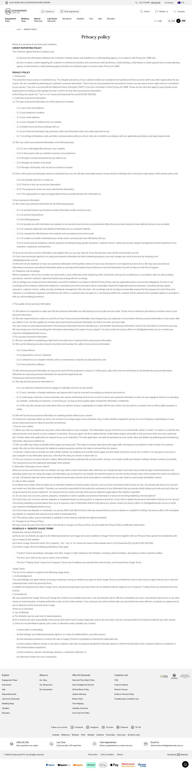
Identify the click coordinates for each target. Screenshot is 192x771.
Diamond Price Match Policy (83, 680)
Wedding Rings (8, 703)
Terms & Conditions (107, 754)
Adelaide (90, 735)
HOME (19, 29)
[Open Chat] (185, 764)
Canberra (100, 735)
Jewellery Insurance (80, 708)
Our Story (43, 680)
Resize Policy (77, 699)
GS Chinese (169, 3)
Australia (55, 735)
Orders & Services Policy (124, 694)
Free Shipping (77, 703)
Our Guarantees (45, 689)
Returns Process (121, 689)
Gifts (100, 19)
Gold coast (121, 735)
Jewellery (80, 19)
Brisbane (75, 735)
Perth (83, 735)
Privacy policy (93, 754)
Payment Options (121, 685)
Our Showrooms (45, 685)
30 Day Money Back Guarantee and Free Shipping (29, 2)
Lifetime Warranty (79, 694)
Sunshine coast (134, 735)
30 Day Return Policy (80, 689)
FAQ (116, 680)
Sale (3, 689)
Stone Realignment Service (83, 685)
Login (160, 21)
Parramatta (110, 735)
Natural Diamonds (9, 694)
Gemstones (66, 19)
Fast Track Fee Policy (80, 713)
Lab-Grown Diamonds (10, 699)
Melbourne (65, 735)
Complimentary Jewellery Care (126, 699)
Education (111, 19)
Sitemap (120, 754)
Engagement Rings (9, 680)
